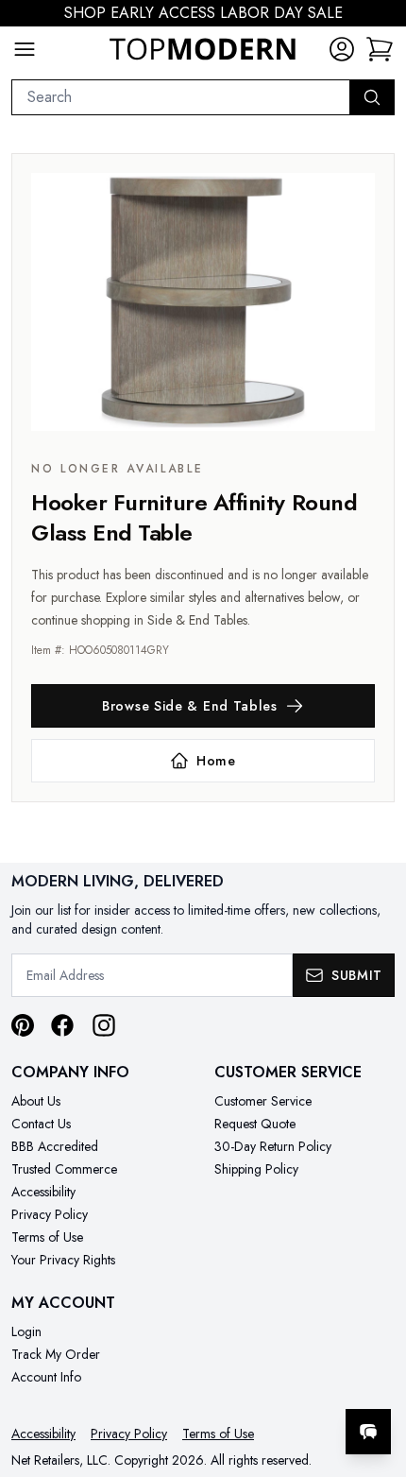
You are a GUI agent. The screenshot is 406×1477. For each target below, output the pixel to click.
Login (26, 1331)
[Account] (342, 49)
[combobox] (180, 97)
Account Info (46, 1376)
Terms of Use (47, 1237)
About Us (35, 1100)
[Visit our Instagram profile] (104, 1025)
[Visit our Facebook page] (62, 1025)
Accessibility (43, 1191)
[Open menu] (24, 49)
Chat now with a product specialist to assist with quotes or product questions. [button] (262, 1382)
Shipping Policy (256, 1168)
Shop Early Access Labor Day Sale (203, 13)
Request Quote (255, 1123)
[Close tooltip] (375, 1374)
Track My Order (55, 1354)
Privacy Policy (49, 1214)
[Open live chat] (368, 1431)
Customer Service (263, 1100)
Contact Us (41, 1123)
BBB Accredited (54, 1146)
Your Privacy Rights (63, 1259)
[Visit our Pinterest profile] (22, 1025)
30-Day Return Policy (272, 1146)
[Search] (372, 97)
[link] (379, 49)
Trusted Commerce (64, 1168)
